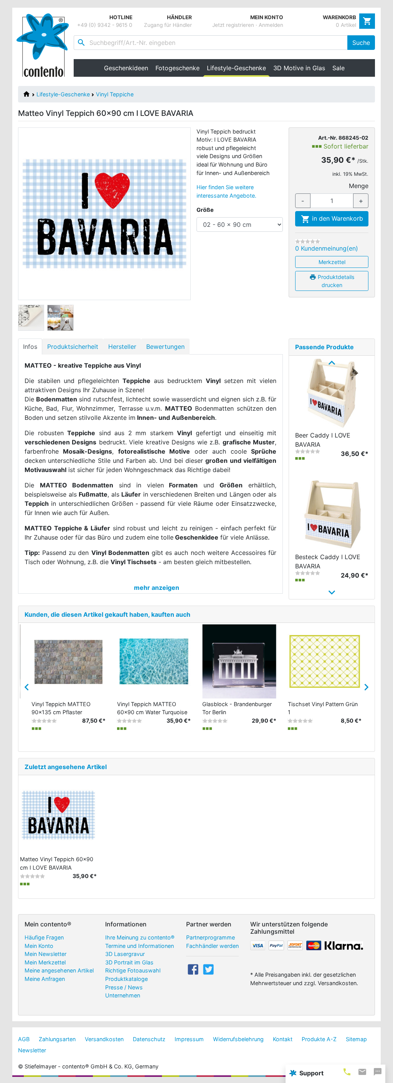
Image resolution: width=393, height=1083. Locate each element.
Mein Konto (39, 946)
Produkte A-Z (319, 1039)
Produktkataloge (126, 979)
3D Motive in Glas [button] (299, 68)
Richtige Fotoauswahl (132, 970)
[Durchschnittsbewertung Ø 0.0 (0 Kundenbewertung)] (307, 241)
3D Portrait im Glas (129, 962)
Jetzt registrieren (233, 25)
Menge (358, 186)
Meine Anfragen (45, 979)
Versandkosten (104, 1039)
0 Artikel (346, 25)
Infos (30, 346)
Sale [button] (338, 68)
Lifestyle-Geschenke (63, 94)
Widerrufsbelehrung (238, 1039)
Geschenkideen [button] (126, 68)
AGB (24, 1039)
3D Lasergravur (125, 954)
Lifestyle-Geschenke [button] (238, 68)
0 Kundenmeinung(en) (326, 248)
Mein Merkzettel (45, 962)
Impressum (189, 1039)
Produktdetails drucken (335, 281)
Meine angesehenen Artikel (59, 970)
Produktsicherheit (72, 346)
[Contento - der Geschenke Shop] (45, 45)
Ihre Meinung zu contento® (140, 937)
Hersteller (122, 346)
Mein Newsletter (45, 954)
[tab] (347, 1072)
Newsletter (32, 1050)
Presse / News (124, 987)
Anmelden (271, 25)
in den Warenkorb (336, 218)
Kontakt (282, 1039)
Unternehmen (122, 995)
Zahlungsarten (57, 1039)
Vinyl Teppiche (115, 94)
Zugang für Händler (168, 25)
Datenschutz (149, 1039)
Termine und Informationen (139, 946)
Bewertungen (165, 346)
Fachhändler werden (212, 946)
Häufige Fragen (44, 937)
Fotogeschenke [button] (177, 68)
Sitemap (356, 1039)
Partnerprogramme (210, 937)
